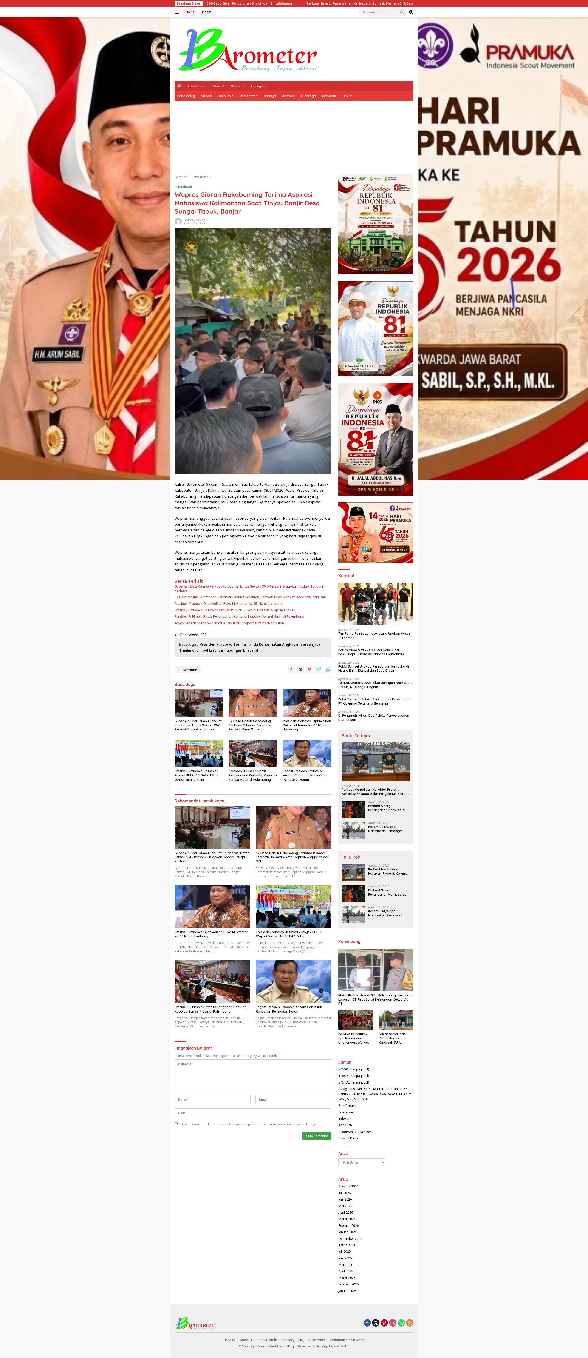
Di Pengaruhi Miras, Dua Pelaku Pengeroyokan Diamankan (373, 717)
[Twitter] (375, 1323)
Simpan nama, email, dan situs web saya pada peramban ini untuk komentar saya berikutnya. (247, 1124)
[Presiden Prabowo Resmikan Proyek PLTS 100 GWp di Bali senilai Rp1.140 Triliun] (199, 753)
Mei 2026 (345, 1206)
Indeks (207, 12)
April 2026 (345, 1212)
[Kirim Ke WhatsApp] (328, 669)
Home (190, 12)
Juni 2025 (345, 1258)
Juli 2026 (344, 1193)
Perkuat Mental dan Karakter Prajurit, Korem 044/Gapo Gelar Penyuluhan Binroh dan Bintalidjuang (374, 791)
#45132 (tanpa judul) (353, 1082)
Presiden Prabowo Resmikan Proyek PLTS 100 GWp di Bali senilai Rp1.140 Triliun (235, 610)
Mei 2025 (345, 1264)
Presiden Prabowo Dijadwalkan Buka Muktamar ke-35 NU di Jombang (229, 604)
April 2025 (345, 1271)
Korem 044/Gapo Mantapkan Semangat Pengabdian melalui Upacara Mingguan (329, 3)
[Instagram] (392, 1323)
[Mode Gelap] (411, 12)
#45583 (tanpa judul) (353, 1069)
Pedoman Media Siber (354, 1132)
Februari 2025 (348, 1284)
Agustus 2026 (348, 1186)
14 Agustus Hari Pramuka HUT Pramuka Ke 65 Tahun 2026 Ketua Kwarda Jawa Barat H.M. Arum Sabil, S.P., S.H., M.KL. (375, 1094)
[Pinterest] (384, 1323)
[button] (402, 12)
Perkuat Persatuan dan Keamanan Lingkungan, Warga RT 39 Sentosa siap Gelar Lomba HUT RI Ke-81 (353, 1038)
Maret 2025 (347, 1277)
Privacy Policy (348, 1138)
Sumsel (206, 96)
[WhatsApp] (401, 1323)
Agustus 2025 (348, 1245)
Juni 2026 (345, 1199)
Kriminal (218, 86)
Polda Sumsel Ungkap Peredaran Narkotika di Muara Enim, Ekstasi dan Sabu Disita (373, 668)
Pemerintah (248, 96)
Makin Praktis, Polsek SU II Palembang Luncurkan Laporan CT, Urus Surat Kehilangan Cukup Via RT (375, 999)
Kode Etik (345, 1125)
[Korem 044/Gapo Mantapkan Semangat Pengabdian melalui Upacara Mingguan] (353, 830)
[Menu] (178, 12)
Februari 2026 (348, 1225)
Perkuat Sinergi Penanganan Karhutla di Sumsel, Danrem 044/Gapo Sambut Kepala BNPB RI (388, 808)
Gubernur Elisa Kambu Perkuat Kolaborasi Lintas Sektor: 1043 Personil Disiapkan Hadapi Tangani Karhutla (249, 588)
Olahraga (308, 96)
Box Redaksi (347, 1105)
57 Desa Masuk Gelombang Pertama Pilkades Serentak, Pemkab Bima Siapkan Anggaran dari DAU (250, 597)
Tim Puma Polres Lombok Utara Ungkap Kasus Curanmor (374, 635)
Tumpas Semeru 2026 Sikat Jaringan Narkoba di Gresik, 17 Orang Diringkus (375, 685)
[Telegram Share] (318, 669)
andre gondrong (194, 220)
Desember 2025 (350, 1238)
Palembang (196, 86)
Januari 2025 (347, 1291)
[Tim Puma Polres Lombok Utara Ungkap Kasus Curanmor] (375, 604)
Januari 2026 (347, 1232)
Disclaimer (346, 1112)
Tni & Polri (226, 96)
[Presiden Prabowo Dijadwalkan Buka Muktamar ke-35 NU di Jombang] (307, 703)
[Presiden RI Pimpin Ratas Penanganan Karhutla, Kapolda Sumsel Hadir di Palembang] (253, 753)
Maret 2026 (347, 1219)
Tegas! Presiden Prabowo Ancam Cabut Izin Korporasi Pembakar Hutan (229, 623)
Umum (348, 96)
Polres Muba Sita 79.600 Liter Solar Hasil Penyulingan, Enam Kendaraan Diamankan (371, 652)
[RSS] (409, 1323)
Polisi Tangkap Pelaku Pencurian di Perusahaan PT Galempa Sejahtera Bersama (374, 701)
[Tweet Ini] (300, 669)
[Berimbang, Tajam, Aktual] (248, 49)
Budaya (270, 96)
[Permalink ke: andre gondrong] (178, 221)
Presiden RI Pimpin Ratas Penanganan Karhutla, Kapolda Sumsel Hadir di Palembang (239, 616)
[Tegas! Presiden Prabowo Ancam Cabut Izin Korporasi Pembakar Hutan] (307, 753)
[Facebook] (367, 1323)
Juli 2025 (344, 1251)
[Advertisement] (312, 135)
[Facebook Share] (291, 669)
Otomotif (238, 86)
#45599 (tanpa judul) (353, 1075)
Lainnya (257, 86)
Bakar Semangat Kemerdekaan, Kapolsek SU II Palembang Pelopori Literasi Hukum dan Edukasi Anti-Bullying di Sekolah (394, 1038)
